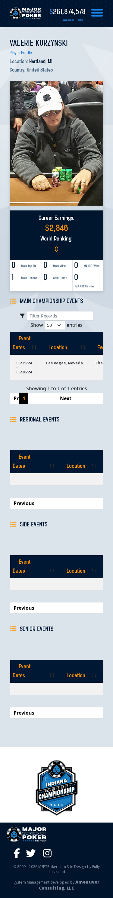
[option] (56, 788)
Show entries (56, 325)
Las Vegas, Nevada (64, 363)
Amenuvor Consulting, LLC (69, 885)
